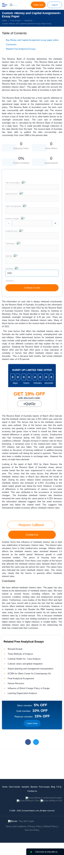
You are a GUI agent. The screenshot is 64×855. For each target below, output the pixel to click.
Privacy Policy (35, 826)
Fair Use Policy (32, 830)
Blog (53, 787)
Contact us (32, 534)
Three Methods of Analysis (20, 654)
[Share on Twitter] (36, 742)
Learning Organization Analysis (22, 693)
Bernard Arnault (15, 649)
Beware (34, 787)
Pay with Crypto (26, 821)
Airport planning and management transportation (30, 668)
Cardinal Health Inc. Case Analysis (24, 659)
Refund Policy (50, 826)
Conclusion (11, 44)
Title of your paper (12, 183)
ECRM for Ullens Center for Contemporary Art (29, 673)
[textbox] (32, 198)
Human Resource (16, 683)
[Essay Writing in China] (28, 800)
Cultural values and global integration (25, 664)
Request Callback (31, 525)
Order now (38, 5)
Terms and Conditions (16, 826)
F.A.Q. (59, 787)
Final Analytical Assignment (21, 678)
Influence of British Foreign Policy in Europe (29, 688)
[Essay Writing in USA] (51, 800)
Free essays (44, 787)
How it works (14, 787)
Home (5, 787)
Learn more (32, 723)
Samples (25, 787)
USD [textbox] (9, 273)
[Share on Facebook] (28, 742)
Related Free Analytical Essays (21, 49)
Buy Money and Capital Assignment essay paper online (32, 40)
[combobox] (32, 201)
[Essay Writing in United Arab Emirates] (44, 798)
